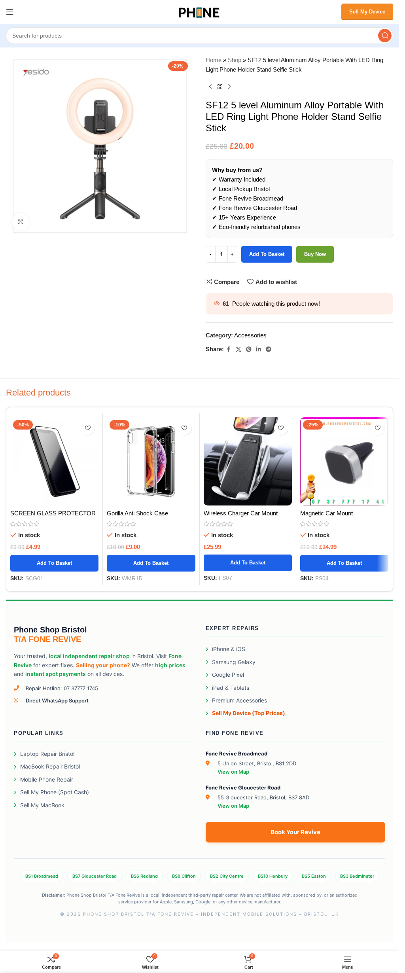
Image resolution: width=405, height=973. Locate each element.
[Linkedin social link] (258, 349)
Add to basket (266, 254)
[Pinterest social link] (249, 349)
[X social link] (238, 349)
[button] (54, 563)
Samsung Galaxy (233, 662)
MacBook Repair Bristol (50, 766)
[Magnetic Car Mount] (344, 461)
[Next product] (229, 87)
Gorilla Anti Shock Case (137, 513)
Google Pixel (228, 674)
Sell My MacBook (42, 805)
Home (213, 60)
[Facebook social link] (228, 349)
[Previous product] (210, 87)
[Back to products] (220, 87)
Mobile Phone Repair (46, 779)
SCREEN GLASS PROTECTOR (53, 513)
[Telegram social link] (268, 349)
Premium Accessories (239, 700)
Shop (234, 60)
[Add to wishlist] (88, 428)
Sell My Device (367, 12)
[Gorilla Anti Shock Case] (151, 461)
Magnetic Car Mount (326, 513)
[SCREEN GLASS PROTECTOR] (54, 461)
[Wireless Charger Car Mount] (248, 461)
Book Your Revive (295, 832)
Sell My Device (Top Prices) (248, 713)
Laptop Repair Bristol (47, 753)
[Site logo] (199, 11)
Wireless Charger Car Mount (241, 513)
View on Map (233, 772)
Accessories (250, 335)
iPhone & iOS (228, 649)
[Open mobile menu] (10, 12)
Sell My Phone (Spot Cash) (54, 792)
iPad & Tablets (230, 687)
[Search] (385, 35)
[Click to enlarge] (21, 222)
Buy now (315, 254)
